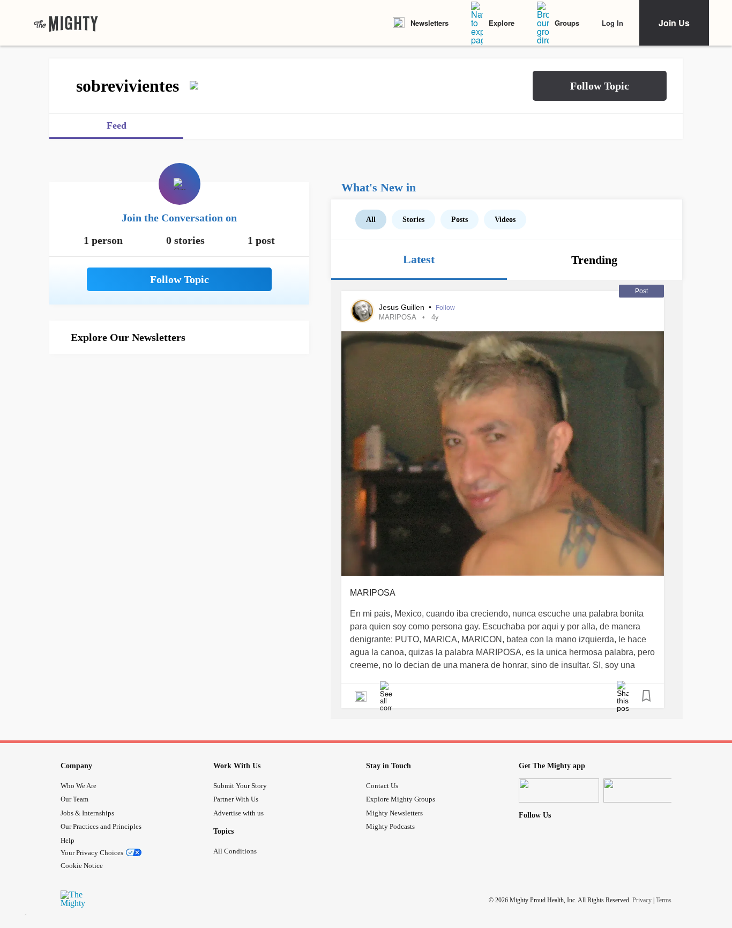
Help (67, 840)
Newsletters (429, 23)
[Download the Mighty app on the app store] (559, 790)
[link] (66, 23)
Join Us (674, 23)
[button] (600, 86)
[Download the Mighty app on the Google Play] (643, 790)
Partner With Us (235, 799)
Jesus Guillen (403, 307)
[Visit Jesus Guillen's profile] (362, 311)
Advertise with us (238, 813)
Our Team (74, 799)
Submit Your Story (240, 786)
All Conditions (235, 851)
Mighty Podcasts (390, 826)
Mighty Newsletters (394, 813)
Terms (663, 900)
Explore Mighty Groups (400, 799)
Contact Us (382, 786)
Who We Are (78, 786)
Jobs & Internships (87, 813)
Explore (501, 23)
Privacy (642, 900)
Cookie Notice (82, 866)
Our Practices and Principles (101, 826)
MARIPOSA (397, 317)
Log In (612, 23)
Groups (567, 23)
